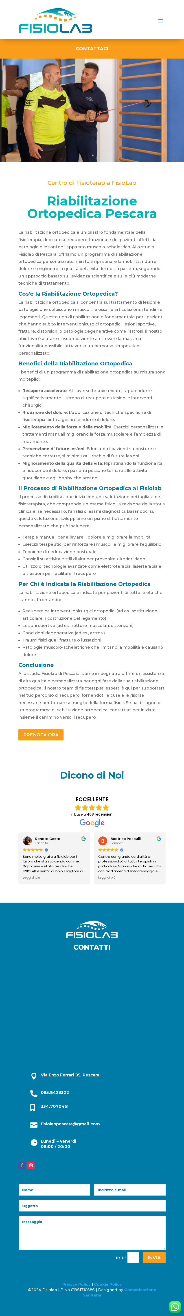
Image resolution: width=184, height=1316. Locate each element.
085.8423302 (55, 1092)
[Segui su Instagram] (31, 1165)
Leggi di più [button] (31, 878)
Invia (154, 1257)
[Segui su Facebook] (22, 1165)
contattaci (92, 48)
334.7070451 (54, 1106)
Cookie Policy (108, 1284)
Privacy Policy (77, 1284)
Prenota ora (41, 735)
